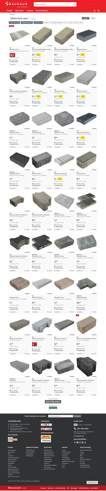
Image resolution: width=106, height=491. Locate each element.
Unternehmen (65, 463)
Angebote (30, 11)
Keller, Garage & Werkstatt (50, 465)
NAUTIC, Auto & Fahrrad (13, 476)
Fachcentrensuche (66, 452)
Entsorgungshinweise (85, 467)
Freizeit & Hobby (48, 459)
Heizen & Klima (11, 461)
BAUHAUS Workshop (49, 454)
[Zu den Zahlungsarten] (48, 429)
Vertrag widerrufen (92, 482)
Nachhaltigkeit (65, 457)
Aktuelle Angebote (30, 452)
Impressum (43, 488)
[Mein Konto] (94, 10)
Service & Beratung (41, 11)
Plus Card (82, 461)
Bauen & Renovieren (49, 452)
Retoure (82, 457)
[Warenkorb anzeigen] (98, 10)
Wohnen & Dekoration (13, 471)
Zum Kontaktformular (79, 436)
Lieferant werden (66, 459)
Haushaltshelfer (48, 461)
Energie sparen (47, 457)
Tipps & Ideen (19, 11)
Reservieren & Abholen (85, 459)
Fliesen (9, 465)
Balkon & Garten (48, 450)
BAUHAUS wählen (14, 61)
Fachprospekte (29, 454)
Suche (13, 14)
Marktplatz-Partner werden (68, 461)
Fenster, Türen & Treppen (14, 472)
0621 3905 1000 (82, 429)
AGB (68, 488)
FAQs (81, 455)
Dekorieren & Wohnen (49, 455)
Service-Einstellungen (60, 488)
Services (82, 452)
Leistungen (64, 455)
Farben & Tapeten (12, 467)
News (63, 467)
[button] (16, 447)
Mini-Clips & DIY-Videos (49, 469)
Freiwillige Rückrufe (84, 465)
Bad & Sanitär (11, 452)
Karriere (64, 450)
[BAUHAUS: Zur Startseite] (16, 5)
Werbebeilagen (29, 455)
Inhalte (92, 18)
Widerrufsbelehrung (84, 488)
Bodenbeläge (11, 463)
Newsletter (82, 463)
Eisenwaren (11, 455)
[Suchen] (74, 4)
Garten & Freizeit (12, 450)
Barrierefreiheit (94, 488)
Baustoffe (10, 474)
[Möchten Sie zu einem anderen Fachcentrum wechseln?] (92, 4)
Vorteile (82, 454)
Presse (63, 465)
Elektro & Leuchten (12, 459)
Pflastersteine (53, 408)
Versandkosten (36, 481)
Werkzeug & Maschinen (13, 457)
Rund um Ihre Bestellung (86, 450)
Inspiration (46, 463)
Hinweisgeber (74, 488)
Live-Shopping (47, 467)
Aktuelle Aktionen (30, 450)
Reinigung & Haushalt (13, 469)
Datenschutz (51, 488)
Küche (9, 454)
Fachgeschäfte (65, 454)
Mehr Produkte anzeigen (53, 402)
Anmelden (77, 416)
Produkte (9, 11)
